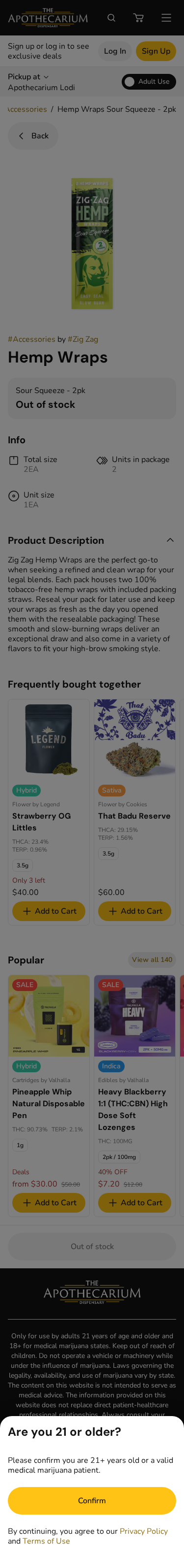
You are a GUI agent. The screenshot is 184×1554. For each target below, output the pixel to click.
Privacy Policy (144, 1531)
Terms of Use (46, 1541)
